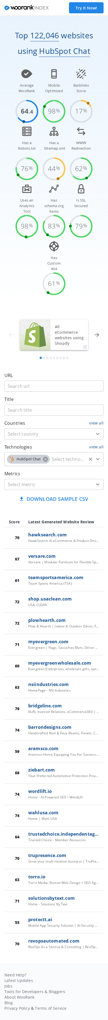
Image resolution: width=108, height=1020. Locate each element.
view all (96, 423)
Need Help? (15, 975)
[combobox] (54, 433)
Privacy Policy (17, 1008)
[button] (28, 459)
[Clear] (90, 459)
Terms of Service (50, 1008)
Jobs (8, 986)
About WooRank (19, 997)
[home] (26, 7)
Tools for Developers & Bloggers (34, 991)
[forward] (97, 334)
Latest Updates (18, 980)
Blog (8, 1002)
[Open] (98, 434)
